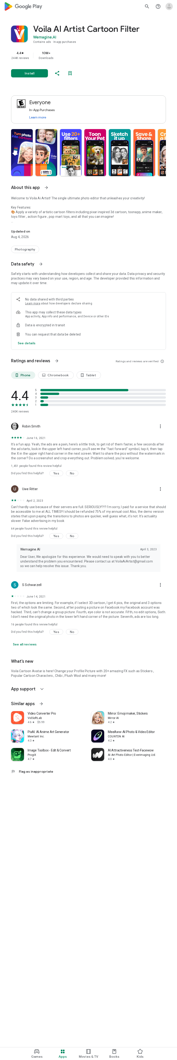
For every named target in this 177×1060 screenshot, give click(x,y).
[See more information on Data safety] (40, 264)
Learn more (37, 117)
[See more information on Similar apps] (41, 703)
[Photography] (25, 249)
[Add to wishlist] (70, 73)
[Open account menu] (169, 6)
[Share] (57, 73)
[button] (22, 152)
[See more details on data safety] (27, 343)
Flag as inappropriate (32, 771)
